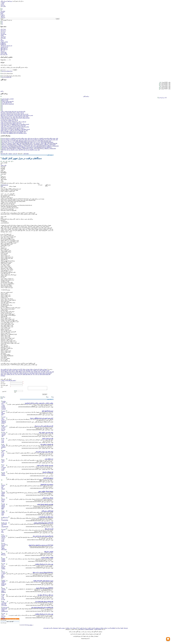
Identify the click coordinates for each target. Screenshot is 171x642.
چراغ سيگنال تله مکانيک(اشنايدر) (46, 516)
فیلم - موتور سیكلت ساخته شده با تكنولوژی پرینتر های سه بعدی (44, 138)
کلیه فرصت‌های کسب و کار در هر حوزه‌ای (44, 426)
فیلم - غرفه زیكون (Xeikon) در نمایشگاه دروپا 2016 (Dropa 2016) (44, 146)
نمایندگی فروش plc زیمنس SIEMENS (44, 587)
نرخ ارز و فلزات (69, 628)
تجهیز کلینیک (5, 370)
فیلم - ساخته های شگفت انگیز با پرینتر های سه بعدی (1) (38, 140)
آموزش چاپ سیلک (49, 528)
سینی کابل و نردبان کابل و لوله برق (45, 594)
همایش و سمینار (4, 41)
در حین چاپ (3, 30)
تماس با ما (80, 628)
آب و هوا (75, 628)
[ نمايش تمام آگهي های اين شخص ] (8, 380)
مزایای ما (3, 14)
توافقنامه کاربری (111, 628)
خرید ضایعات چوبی (49, 458)
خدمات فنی (3, 36)
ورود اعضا (10, 1)
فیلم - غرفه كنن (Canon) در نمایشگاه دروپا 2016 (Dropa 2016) (42, 148)
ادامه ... (2, 91)
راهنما (2, 13)
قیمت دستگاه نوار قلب (6, 371)
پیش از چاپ (3, 29)
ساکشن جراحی (6, 374)
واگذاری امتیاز (4, 53)
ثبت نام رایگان (4, 1)
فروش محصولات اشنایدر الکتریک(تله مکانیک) (43, 580)
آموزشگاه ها (3, 44)
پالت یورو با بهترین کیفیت (47, 438)
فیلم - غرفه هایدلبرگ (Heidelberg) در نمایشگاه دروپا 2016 (39, 147)
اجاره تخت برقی (18, 374)
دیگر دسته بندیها (4, 54)
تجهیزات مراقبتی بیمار (21, 373)
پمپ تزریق (28, 373)
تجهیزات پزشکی (43, 369)
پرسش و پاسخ (61, 628)
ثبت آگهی (3, 16)
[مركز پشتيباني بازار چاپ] (6, 71)
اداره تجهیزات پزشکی (47, 373)
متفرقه (2, 40)
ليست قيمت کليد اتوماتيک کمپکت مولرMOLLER (42, 607)
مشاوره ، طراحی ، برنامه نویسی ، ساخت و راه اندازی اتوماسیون (39, 403)
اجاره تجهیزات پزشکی (34, 369)
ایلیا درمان (39, 370)
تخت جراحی (3, 373)
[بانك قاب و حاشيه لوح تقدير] (7, 98)
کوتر (2, 370)
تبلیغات (2, 35)
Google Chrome (97, 629)
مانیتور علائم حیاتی (44, 371)
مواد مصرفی (3, 34)
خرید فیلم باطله (4, 48)
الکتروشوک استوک (46, 374)
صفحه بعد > (30, 624)
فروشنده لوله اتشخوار (48, 478)
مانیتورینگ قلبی (36, 371)
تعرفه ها (2, 12)
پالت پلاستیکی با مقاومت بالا (47, 444)
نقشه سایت (45, 628)
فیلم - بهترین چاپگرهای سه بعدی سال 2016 (30, 149)
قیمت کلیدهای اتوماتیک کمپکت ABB (45, 504)
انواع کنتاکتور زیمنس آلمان (47, 511)
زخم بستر (12, 374)
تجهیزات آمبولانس (45, 370)
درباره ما (85, 628)
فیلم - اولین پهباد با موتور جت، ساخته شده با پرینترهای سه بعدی (44, 139)
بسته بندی (3, 32)
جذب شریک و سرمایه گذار (6, 45)
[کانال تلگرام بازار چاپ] (6, 77)
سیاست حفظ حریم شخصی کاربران (99, 628)
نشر (1, 39)
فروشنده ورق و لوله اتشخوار (46, 484)
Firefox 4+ (82, 629)
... (39, 183)
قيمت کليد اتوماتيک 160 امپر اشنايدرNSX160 (43, 522)
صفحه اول (3, 11)
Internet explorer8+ (89, 629)
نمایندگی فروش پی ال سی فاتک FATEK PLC (43, 572)
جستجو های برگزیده (53, 628)
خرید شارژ (3, 17)
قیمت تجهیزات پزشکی (20, 370)
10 (27, 624)
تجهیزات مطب (11, 370)
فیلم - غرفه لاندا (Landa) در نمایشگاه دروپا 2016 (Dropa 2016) (42, 144)
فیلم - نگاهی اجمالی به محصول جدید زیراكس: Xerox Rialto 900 (43, 143)
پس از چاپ (3, 31)
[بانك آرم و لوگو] (4, 100)
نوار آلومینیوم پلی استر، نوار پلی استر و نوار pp (43, 536)
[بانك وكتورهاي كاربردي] (6, 102)
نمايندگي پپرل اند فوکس (48, 497)
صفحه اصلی (26, 153)
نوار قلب (13, 371)
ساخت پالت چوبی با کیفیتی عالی (46, 432)
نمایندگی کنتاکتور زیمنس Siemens (45, 491)
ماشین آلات (3, 38)
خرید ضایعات (3, 51)
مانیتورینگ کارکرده (29, 371)
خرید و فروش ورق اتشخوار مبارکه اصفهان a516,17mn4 (41, 545)
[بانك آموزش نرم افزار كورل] (7, 103)
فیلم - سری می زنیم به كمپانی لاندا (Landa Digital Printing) (40, 142)
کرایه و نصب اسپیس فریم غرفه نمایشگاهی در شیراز (41, 418)
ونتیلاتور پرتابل (33, 370)
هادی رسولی (3, 165)
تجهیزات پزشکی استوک (36, 373)
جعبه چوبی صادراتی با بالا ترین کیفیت (45, 465)
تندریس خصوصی (4, 46)
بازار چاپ (15, 153)
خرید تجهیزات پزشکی (13, 369)
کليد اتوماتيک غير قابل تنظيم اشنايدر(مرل (44, 601)
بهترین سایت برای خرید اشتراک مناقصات (44, 564)
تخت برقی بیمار (33, 374)
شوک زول (39, 374)
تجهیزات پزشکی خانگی (11, 373)
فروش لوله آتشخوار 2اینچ (47, 410)
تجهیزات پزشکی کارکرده (24, 369)
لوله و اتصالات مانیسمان (47, 472)
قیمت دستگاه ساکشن (20, 371)
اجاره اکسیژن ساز (5, 369)
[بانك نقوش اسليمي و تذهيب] (7, 101)
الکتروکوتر (51, 371)
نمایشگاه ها (3, 43)
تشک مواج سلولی (26, 374)
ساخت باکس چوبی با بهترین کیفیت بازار (44, 451)
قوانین (89, 628)
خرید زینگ (3, 50)
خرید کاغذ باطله (4, 49)
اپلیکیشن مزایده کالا (48, 551)
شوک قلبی (27, 370)
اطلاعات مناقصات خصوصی (47, 557)
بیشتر (2, 151)
